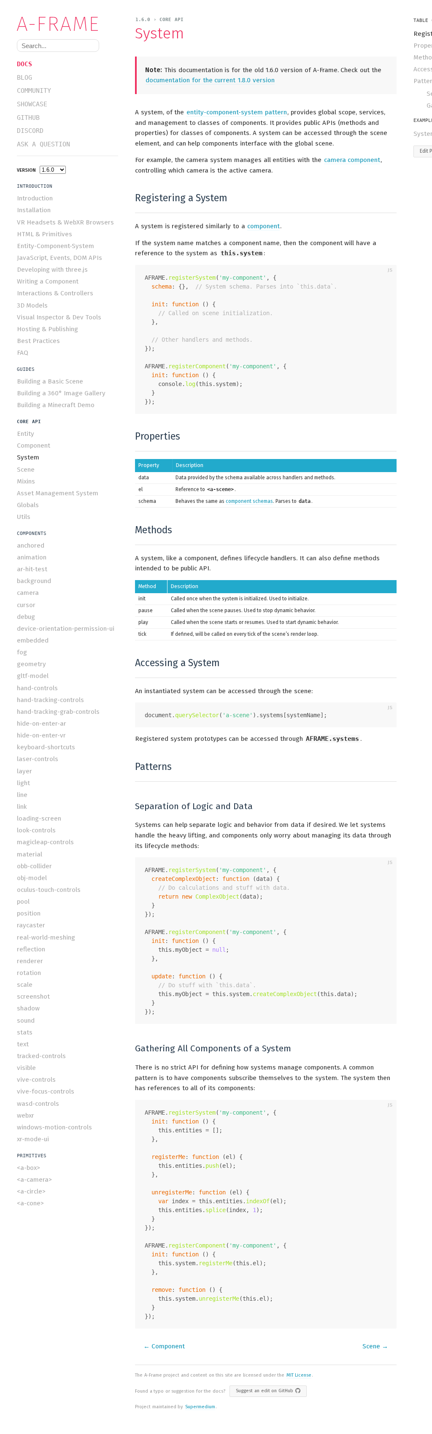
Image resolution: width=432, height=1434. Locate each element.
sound (26, 1020)
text (23, 1044)
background (34, 581)
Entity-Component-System (55, 246)
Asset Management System (57, 493)
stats (24, 1032)
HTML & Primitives (44, 234)
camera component (352, 160)
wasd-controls (38, 1103)
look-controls (36, 830)
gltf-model (33, 676)
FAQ (22, 352)
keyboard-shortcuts (46, 747)
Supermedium (200, 1407)
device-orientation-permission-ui (65, 628)
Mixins (26, 481)
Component (33, 445)
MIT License (299, 1375)
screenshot (33, 996)
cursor (26, 605)
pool (23, 901)
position (28, 913)
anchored (30, 545)
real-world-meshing (46, 937)
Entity (25, 433)
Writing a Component (47, 281)
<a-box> (28, 1168)
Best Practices (38, 341)
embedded (33, 640)
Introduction (35, 198)
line (22, 795)
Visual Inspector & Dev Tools (59, 317)
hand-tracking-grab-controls (58, 712)
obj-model (32, 878)
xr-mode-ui (33, 1139)
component (263, 226)
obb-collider (34, 866)
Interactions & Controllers (55, 293)
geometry (31, 664)
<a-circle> (31, 1191)
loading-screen (39, 818)
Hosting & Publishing (47, 329)
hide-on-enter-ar (41, 723)
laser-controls (37, 759)
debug (26, 617)
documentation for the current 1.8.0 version (210, 80)
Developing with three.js (52, 269)
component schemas (249, 501)
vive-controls (36, 1079)
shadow (28, 1008)
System (28, 457)
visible (26, 1068)
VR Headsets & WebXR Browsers (65, 222)
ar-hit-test (32, 569)
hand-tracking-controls (50, 700)
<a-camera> (34, 1179)
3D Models (32, 305)
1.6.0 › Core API (159, 19)
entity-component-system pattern (236, 112)
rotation (29, 973)
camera (28, 593)
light (23, 783)
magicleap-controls (45, 842)
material (29, 854)
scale (24, 984)
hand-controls (37, 688)
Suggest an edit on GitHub (264, 1390)
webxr (25, 1115)
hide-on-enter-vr (41, 735)
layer (24, 771)
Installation (34, 210)
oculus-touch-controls (49, 890)
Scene (26, 469)
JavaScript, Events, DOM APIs (59, 258)
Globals (28, 505)
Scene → (375, 1346)
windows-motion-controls (54, 1127)
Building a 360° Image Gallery (61, 393)
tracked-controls (41, 1056)
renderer (30, 961)
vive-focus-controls (45, 1091)
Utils (23, 517)
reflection (31, 949)
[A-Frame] (61, 24)
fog (22, 652)
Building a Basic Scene (50, 381)
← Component (164, 1346)
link (22, 806)
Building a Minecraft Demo (55, 405)
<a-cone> (30, 1203)
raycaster (31, 925)
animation (31, 557)
